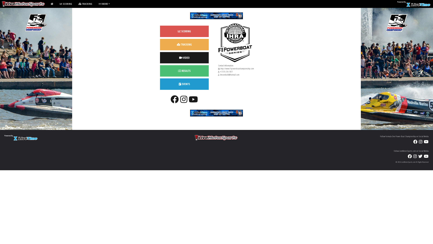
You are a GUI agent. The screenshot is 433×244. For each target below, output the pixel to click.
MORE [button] (104, 3)
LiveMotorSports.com (408, 162)
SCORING (67, 3)
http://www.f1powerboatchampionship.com (237, 68)
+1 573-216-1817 (226, 71)
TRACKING (86, 3)
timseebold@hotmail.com (229, 74)
